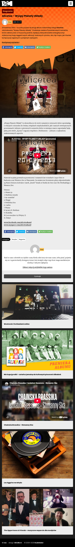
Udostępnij (8, 47)
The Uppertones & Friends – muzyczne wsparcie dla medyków (30, 530)
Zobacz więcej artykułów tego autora (37, 267)
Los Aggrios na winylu (13, 483)
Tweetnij (19, 47)
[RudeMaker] (7, 3)
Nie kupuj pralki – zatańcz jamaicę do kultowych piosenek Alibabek (32, 374)
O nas (4, 543)
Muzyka (14, 239)
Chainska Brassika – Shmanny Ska (18, 425)
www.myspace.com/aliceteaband (17, 225)
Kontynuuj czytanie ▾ (10, 42)
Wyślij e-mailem (44, 47)
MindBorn (18, 543)
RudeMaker (39, 543)
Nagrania (22, 239)
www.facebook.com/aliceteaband (17, 222)
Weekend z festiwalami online (16, 324)
